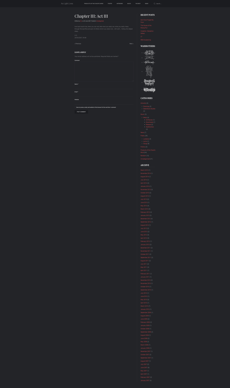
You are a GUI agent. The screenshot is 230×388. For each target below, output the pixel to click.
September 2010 (146, 290)
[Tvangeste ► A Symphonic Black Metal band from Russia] (149, 90)
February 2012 (145, 241)
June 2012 (144, 231)
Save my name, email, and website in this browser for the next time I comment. (96, 107)
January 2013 (145, 215)
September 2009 (146, 312)
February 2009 (145, 322)
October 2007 (145, 354)
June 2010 (144, 296)
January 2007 (145, 380)
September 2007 (146, 358)
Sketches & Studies (149, 109)
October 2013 (145, 193)
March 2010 (144, 306)
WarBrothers (150, 127)
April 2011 (144, 270)
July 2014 (144, 180)
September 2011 (146, 257)
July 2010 (144, 293)
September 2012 (146, 222)
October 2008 (145, 329)
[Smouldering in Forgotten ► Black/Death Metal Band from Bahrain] (149, 82)
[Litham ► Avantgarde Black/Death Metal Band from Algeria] (149, 58)
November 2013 (146, 189)
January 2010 (145, 309)
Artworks (120, 3)
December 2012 (145, 219)
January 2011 (145, 277)
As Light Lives (67, 3)
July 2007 (144, 364)
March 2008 (144, 345)
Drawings (146, 106)
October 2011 (145, 254)
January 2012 (145, 244)
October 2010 (145, 286)
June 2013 (144, 202)
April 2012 (144, 238)
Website (77, 99)
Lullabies (146, 139)
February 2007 (145, 377)
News (146, 3)
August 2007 (145, 361)
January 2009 (145, 325)
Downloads (149, 122)
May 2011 (144, 267)
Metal (145, 117)
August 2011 (145, 261)
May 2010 (144, 299)
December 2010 (145, 280)
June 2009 (144, 319)
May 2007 (144, 371)
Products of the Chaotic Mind (93, 3)
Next (131, 43)
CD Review (149, 120)
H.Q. (81, 21)
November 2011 (146, 251)
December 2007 (145, 351)
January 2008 (145, 348)
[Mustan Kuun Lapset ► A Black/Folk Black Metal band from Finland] (149, 71)
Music (129, 3)
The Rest (138, 3)
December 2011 (145, 248)
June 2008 (144, 338)
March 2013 (144, 209)
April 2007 (144, 374)
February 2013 (145, 212)
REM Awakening (146, 40)
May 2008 (144, 342)
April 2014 (144, 183)
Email (76, 92)
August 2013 (145, 196)
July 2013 (144, 199)
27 (141, 36)
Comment (77, 60)
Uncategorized (100, 21)
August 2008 (145, 335)
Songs (145, 143)
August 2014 (145, 176)
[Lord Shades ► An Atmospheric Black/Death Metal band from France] (149, 62)
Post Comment (81, 111)
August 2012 (145, 225)
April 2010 (144, 303)
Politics (143, 147)
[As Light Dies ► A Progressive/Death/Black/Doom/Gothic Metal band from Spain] (149, 53)
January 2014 (145, 186)
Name (76, 84)
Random (143, 156)
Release (148, 124)
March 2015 (144, 170)
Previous (78, 43)
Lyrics (145, 141)
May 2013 (144, 206)
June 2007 (144, 367)
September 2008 (146, 332)
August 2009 (145, 316)
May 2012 (144, 235)
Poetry (110, 3)
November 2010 (146, 283)
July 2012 (144, 228)
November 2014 (146, 173)
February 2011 (145, 274)
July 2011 (144, 264)
